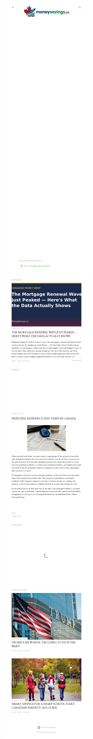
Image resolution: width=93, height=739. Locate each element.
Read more (76, 360)
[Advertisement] (46, 138)
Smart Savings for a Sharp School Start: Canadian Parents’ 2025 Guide (43, 705)
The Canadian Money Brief (37, 265)
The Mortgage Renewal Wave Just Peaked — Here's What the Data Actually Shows (45, 334)
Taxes (18, 516)
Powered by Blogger (48, 727)
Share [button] (14, 361)
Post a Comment (23, 361)
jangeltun (53, 732)
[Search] (79, 6)
